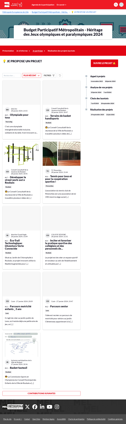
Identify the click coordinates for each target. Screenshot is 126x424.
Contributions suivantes (41, 393)
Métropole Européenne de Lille (15, 12)
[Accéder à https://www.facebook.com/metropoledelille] (35, 406)
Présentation (8, 51)
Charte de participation (76, 419)
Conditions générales (115, 419)
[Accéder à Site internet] (12, 406)
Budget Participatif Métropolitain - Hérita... (50, 12)
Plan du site (7, 419)
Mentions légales (49, 419)
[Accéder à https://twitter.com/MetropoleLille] (27, 406)
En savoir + (61, 4)
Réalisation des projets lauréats (61, 51)
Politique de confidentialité (96, 419)
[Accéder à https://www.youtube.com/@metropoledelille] (50, 406)
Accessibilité (61, 419)
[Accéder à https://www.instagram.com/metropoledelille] (57, 406)
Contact (27, 419)
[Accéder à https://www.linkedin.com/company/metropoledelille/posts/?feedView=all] (42, 406)
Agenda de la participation (43, 4)
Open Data (36, 419)
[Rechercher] (116, 4)
